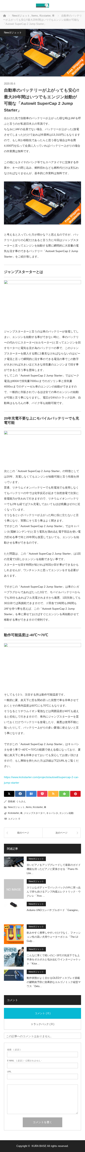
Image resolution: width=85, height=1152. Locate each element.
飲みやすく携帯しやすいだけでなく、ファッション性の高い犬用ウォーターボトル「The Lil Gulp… (54, 936)
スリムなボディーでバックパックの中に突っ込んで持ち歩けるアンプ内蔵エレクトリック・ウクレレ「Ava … (54, 891)
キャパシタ (52, 813)
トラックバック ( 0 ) (42, 1024)
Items (29, 807)
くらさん (21, 801)
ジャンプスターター (34, 813)
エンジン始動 (66, 813)
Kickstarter (13, 813)
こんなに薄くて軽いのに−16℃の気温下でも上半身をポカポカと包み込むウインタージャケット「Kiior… (54, 959)
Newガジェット (13, 32)
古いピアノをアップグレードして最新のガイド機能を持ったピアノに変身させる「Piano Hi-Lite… (54, 869)
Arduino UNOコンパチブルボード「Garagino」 (53, 910)
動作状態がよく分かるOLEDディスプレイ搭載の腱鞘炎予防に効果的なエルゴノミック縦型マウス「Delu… (54, 982)
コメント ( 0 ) (42, 1013)
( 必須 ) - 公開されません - (24, 1061)
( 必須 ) (14, 1050)
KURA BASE (39, 1146)
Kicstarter (38, 807)
